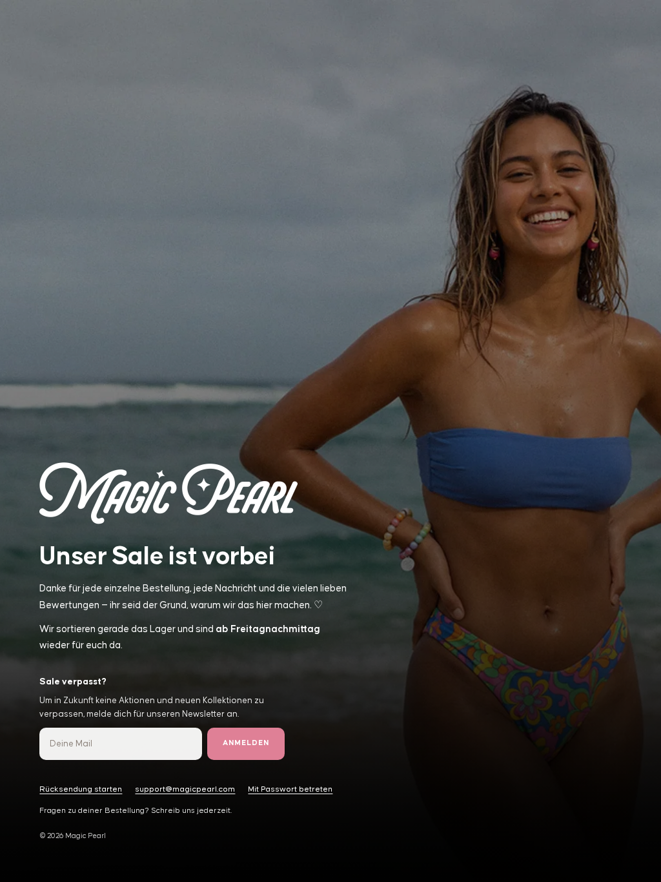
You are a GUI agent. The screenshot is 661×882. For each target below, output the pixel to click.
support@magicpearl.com (185, 789)
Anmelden (246, 743)
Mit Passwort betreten (290, 789)
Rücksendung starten (80, 789)
